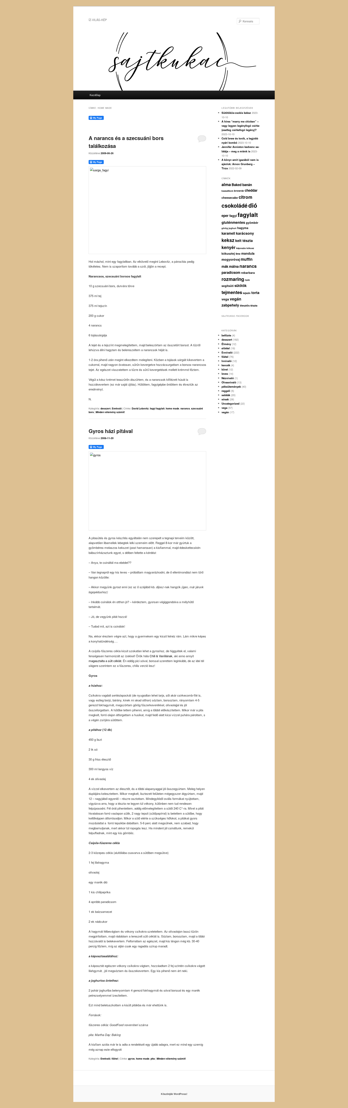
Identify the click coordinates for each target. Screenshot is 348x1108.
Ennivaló (117, 408)
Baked (236, 184)
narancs (185, 408)
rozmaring (233, 279)
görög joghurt (229, 228)
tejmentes (232, 292)
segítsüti (228, 286)
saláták (226, 395)
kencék (226, 365)
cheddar (251, 190)
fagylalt (248, 214)
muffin (247, 259)
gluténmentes (233, 222)
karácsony (245, 233)
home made (172, 408)
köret (225, 369)
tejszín (247, 293)
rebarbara (248, 273)
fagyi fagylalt (157, 408)
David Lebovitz (140, 408)
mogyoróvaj (231, 259)
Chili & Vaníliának (161, 656)
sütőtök (240, 285)
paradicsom (231, 272)
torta (255, 292)
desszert (105, 408)
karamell (228, 233)
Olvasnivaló (229, 382)
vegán (235, 299)
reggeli (226, 391)
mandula (248, 253)
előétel (226, 348)
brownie (239, 191)
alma (226, 184)
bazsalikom (227, 190)
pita (153, 1058)
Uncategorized (230, 403)
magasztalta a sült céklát (105, 661)
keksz (228, 240)
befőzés (226, 335)
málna (234, 266)
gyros (131, 1058)
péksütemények (231, 386)
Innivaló (227, 361)
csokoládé (235, 205)
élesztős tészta (248, 305)
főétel (115, 1058)
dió (252, 205)
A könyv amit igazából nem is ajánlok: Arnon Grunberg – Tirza (240, 164)
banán (247, 184)
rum (247, 280)
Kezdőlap (95, 95)
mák (225, 266)
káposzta (241, 248)
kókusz (250, 248)
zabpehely (230, 305)
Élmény (226, 344)
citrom (245, 197)
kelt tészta (244, 240)
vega (225, 299)
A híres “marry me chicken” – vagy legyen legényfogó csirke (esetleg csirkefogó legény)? (240, 125)
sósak (225, 399)
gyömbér (252, 223)
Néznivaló (228, 378)
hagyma (242, 228)
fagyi (233, 215)
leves (225, 374)
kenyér (228, 247)
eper (225, 215)
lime (238, 253)
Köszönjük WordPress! (174, 1094)
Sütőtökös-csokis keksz (236, 113)
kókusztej (228, 253)
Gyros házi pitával (111, 431)
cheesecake (230, 198)
